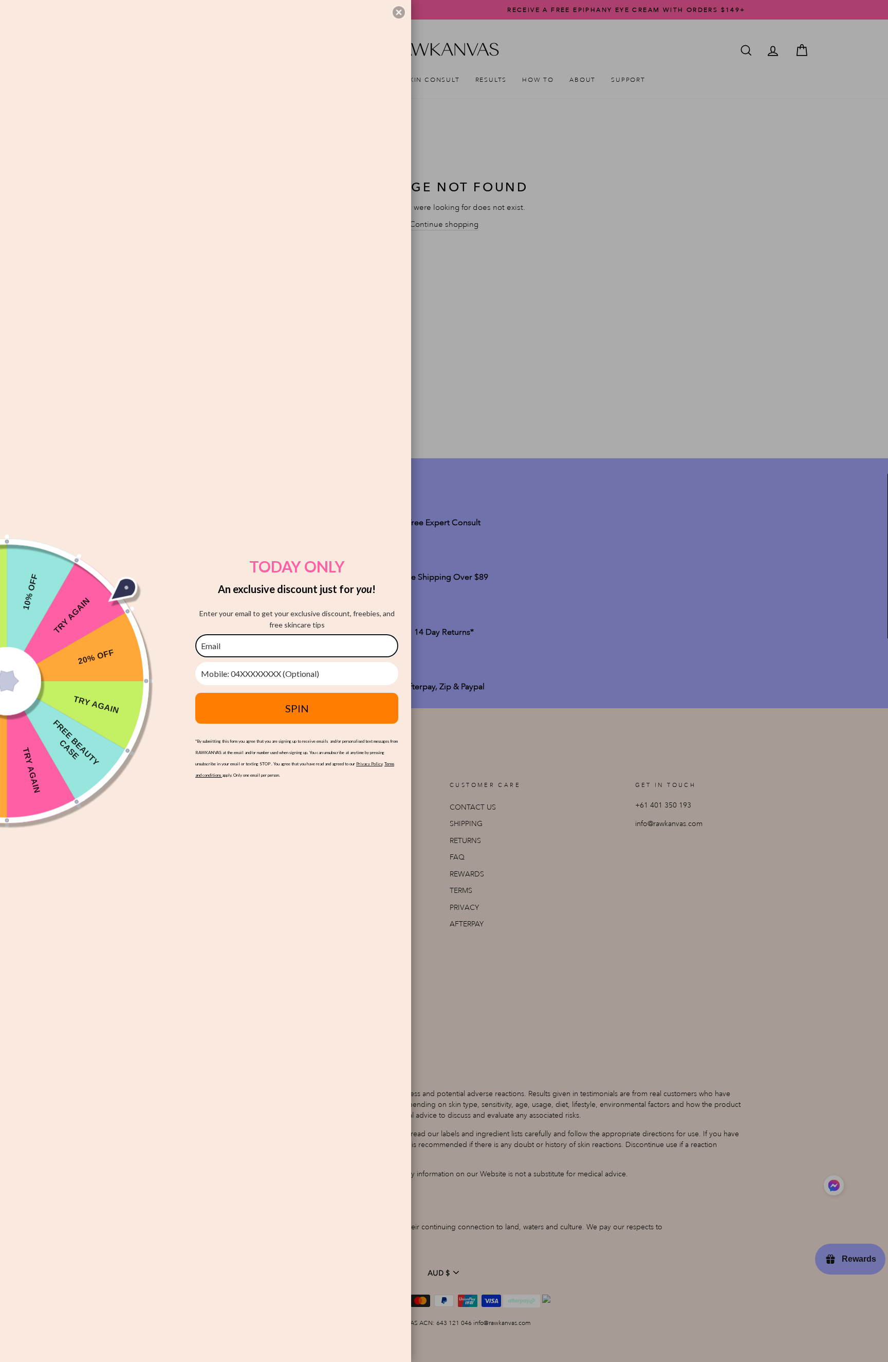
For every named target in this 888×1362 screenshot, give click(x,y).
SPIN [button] (297, 708)
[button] (399, 12)
